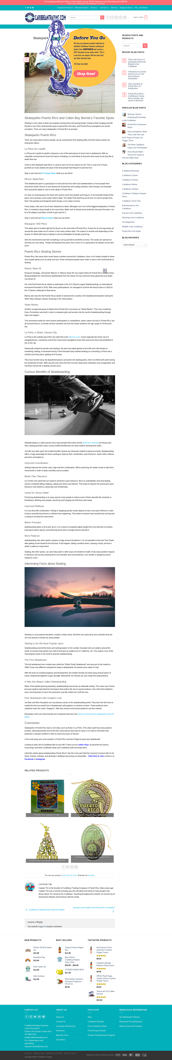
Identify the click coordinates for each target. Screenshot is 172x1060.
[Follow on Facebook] (27, 1017)
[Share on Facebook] (26, 7)
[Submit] (145, 45)
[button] (105, 270)
